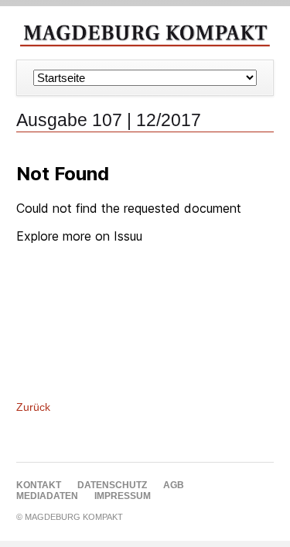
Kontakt (38, 485)
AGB (173, 485)
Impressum (122, 496)
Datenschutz (112, 485)
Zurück (33, 407)
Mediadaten (47, 496)
